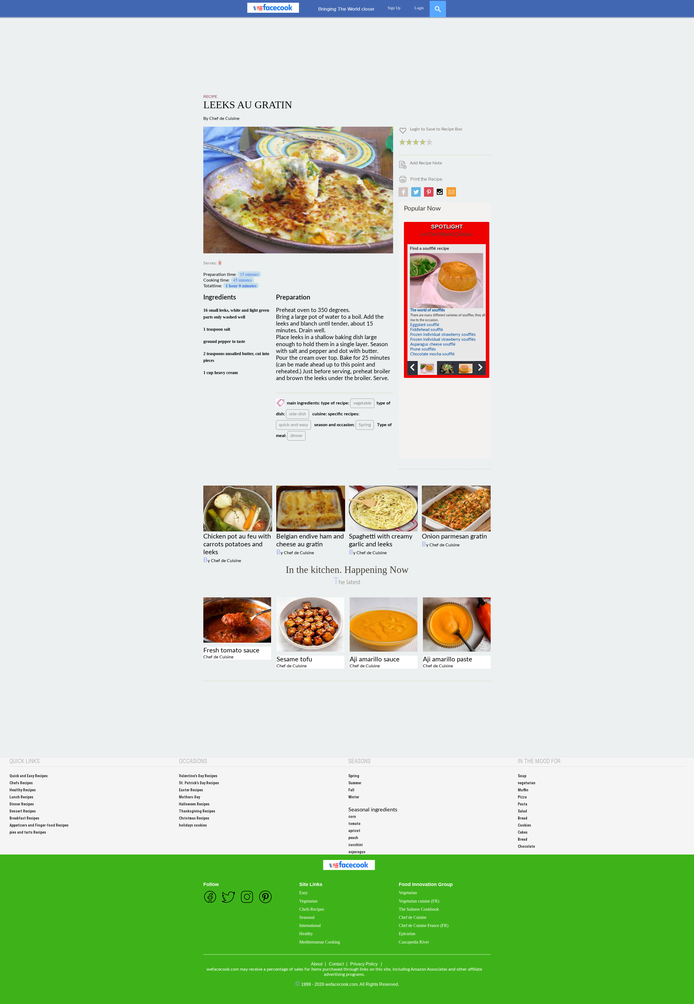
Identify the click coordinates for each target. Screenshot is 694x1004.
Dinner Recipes (21, 804)
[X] (438, 6)
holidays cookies (193, 825)
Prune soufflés (423, 349)
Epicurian (407, 933)
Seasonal (306, 917)
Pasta (522, 804)
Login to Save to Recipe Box (436, 129)
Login (419, 8)
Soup (522, 776)
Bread (522, 818)
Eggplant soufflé (424, 325)
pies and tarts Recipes (27, 832)
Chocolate (526, 846)
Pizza (522, 797)
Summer (354, 783)
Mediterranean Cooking (319, 942)
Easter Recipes (191, 790)
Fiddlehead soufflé (426, 330)
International (310, 925)
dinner (296, 436)
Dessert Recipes (22, 811)
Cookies (524, 825)
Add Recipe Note (426, 163)
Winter (353, 797)
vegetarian (526, 783)
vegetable (362, 403)
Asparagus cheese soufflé (432, 344)
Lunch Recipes (21, 797)
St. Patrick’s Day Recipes (199, 783)
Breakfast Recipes (24, 818)
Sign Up (394, 8)
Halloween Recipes (194, 804)
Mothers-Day (189, 797)
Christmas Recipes (194, 818)
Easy (303, 892)
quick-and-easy (293, 425)
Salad (522, 811)
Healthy (306, 933)
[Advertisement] (347, 56)
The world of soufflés (427, 310)
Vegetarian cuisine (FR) (419, 901)
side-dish (297, 414)
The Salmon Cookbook (419, 909)
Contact (336, 964)
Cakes (523, 832)
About (316, 964)
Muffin (523, 790)
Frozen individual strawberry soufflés (443, 335)
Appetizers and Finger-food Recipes (39, 825)
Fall (351, 790)
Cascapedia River (414, 942)
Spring (365, 425)
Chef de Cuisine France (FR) (423, 925)
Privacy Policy (364, 964)
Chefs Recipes (21, 783)
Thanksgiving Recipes (197, 811)
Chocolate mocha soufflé (432, 354)
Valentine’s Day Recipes (198, 776)
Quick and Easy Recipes (28, 776)
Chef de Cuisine (224, 118)
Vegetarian (308, 901)
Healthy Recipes (22, 790)
